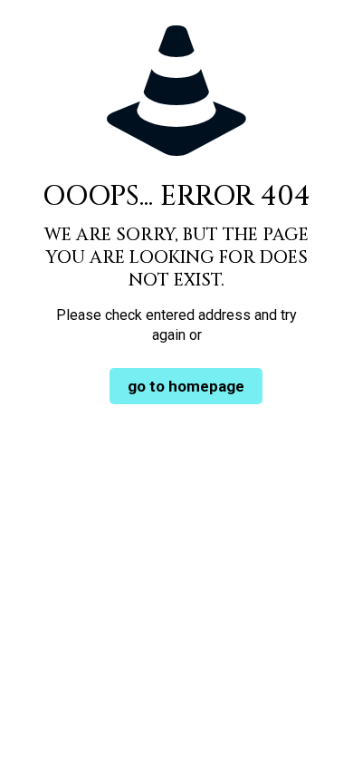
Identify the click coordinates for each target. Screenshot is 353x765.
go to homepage (186, 386)
